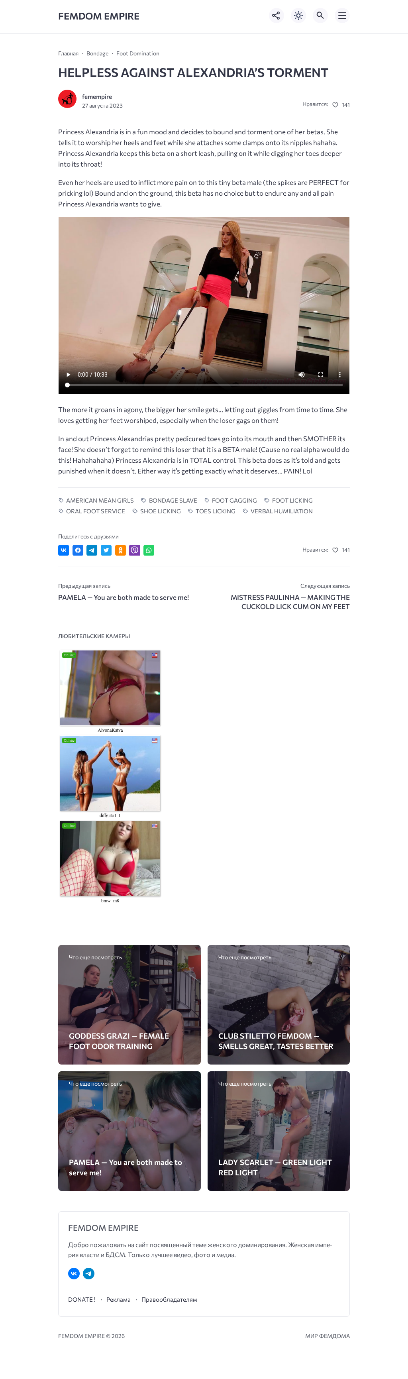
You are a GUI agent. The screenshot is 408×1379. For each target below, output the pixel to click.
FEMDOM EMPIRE (98, 15)
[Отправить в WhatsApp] (148, 550)
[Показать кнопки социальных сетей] (276, 15)
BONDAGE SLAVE (173, 500)
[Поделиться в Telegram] (91, 550)
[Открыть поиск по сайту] (320, 15)
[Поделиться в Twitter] (106, 550)
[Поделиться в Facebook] (78, 550)
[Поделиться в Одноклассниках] (120, 550)
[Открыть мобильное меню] (342, 15)
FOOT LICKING (292, 500)
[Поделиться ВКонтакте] (63, 550)
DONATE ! (82, 1299)
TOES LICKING (215, 511)
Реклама (118, 1299)
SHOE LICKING (160, 511)
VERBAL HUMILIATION (281, 511)
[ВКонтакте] (74, 1273)
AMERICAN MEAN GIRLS (100, 500)
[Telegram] (88, 1273)
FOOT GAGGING (234, 500)
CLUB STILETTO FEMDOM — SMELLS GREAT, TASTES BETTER (275, 1040)
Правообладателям (169, 1299)
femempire (97, 96)
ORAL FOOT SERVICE (95, 511)
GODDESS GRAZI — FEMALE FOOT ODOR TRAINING (119, 1040)
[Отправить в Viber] (134, 550)
